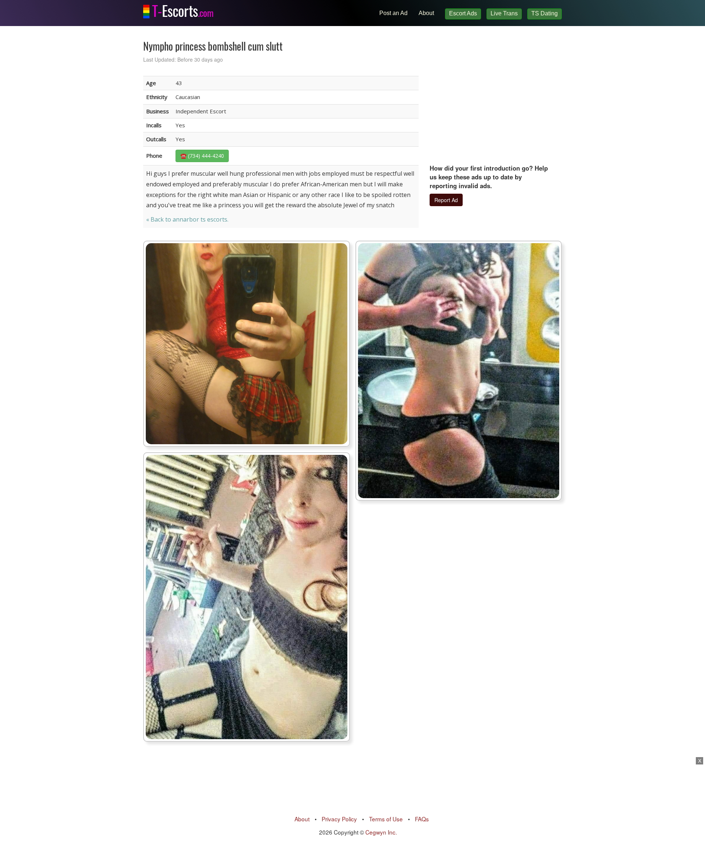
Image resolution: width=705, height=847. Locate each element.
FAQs (422, 819)
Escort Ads (463, 13)
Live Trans (504, 13)
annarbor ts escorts (200, 219)
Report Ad (446, 200)
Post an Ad (393, 13)
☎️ (202, 155)
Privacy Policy (339, 819)
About (426, 13)
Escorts (182, 9)
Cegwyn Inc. (381, 832)
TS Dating (544, 13)
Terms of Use (386, 819)
